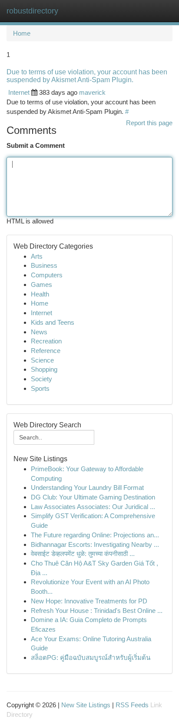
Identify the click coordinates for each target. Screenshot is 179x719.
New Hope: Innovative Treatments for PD (89, 601)
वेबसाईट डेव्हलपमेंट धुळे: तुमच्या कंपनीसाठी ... (83, 553)
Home (21, 33)
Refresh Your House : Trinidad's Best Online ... (96, 610)
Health (40, 294)
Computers (47, 275)
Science (42, 360)
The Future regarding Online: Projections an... (95, 535)
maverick (92, 92)
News (39, 332)
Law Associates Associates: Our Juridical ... (93, 506)
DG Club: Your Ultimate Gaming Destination (93, 497)
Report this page (149, 122)
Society (41, 379)
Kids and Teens (52, 322)
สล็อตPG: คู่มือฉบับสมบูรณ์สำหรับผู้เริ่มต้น (90, 657)
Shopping (44, 369)
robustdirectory (32, 11)
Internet (19, 92)
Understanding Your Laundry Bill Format (87, 487)
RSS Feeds (132, 705)
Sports (40, 388)
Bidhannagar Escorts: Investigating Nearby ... (95, 544)
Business (44, 265)
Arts (37, 256)
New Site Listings (85, 705)
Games (41, 284)
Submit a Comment (36, 145)
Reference (45, 350)
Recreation (46, 341)
